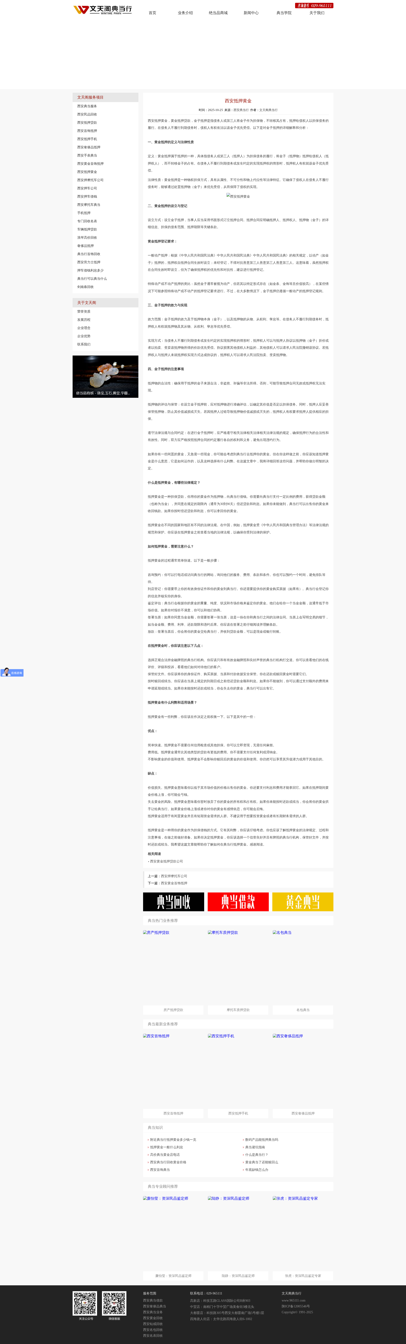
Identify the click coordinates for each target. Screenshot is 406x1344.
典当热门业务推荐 (163, 921)
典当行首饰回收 (88, 254)
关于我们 (316, 13)
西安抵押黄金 (87, 172)
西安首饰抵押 (87, 131)
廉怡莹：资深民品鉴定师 (173, 1276)
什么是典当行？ (256, 1154)
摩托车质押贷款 (238, 1010)
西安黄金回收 (153, 1318)
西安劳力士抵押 (88, 262)
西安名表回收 (153, 1335)
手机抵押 (83, 213)
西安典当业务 (153, 1312)
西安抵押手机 (87, 139)
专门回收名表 (87, 221)
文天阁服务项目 (90, 97)
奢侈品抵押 (85, 246)
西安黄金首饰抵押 (90, 163)
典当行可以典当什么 (92, 278)
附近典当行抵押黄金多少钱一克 (173, 1139)
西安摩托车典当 (88, 205)
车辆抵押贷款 (87, 229)
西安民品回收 (87, 114)
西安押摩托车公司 (90, 180)
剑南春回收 (85, 287)
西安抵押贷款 (87, 122)
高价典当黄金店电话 (165, 1154)
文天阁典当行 (268, 110)
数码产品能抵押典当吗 (261, 1139)
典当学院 (284, 13)
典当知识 (155, 1128)
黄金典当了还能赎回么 (261, 1162)
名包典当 (303, 1010)
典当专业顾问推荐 (163, 1186)
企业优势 (83, 336)
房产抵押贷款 (173, 1010)
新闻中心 (251, 13)
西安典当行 (241, 110)
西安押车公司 (87, 188)
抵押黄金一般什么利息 (166, 1147)
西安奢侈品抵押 (88, 147)
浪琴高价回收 (87, 237)
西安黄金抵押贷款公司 (166, 861)
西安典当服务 (87, 106)
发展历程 (83, 320)
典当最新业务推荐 (163, 1024)
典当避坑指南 (255, 1147)
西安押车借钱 (87, 196)
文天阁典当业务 (111, 84)
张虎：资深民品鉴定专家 (303, 1276)
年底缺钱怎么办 (256, 1170)
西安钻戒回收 (153, 1324)
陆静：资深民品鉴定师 (238, 1276)
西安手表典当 (87, 155)
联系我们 (83, 344)
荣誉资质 (83, 311)
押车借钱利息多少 (90, 270)
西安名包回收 (153, 1330)
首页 (152, 13)
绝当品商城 (218, 13)
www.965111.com (293, 1300)
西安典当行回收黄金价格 (168, 1162)
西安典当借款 (153, 1300)
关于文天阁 (86, 303)
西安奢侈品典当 (154, 1306)
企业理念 (83, 328)
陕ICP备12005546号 (296, 1306)
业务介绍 (185, 13)
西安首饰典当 (160, 1170)
